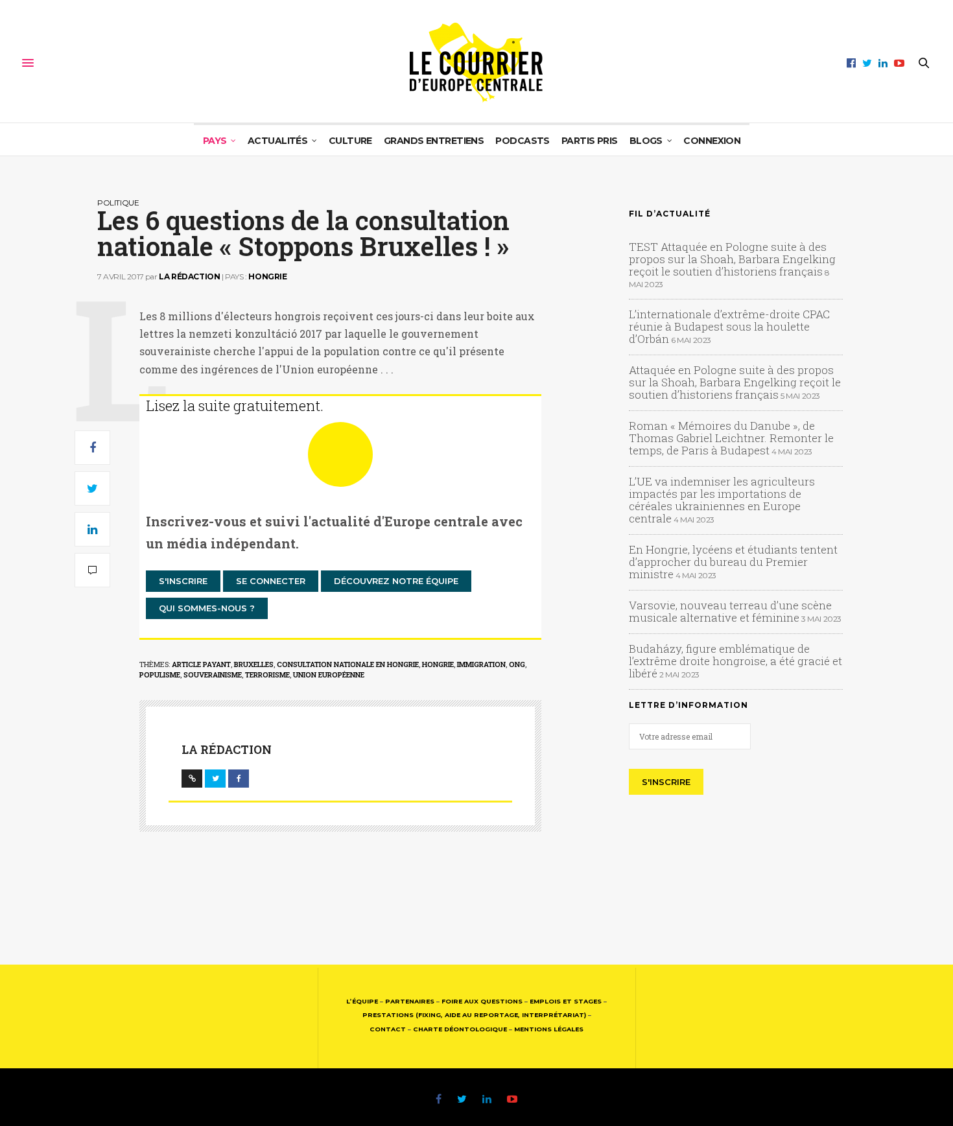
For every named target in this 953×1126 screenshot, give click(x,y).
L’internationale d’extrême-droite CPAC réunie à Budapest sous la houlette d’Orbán (729, 326)
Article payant (201, 664)
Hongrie (267, 276)
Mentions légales (548, 1029)
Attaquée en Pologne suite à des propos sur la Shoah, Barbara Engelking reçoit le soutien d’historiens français (735, 382)
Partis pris (589, 141)
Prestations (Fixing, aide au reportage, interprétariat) (474, 1014)
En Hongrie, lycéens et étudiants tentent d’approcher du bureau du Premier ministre (733, 561)
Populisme (159, 674)
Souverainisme (212, 674)
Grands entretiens (434, 141)
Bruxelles (254, 664)
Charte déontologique (460, 1029)
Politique (118, 202)
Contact (388, 1029)
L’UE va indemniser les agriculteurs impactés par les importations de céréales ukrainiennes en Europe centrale (722, 500)
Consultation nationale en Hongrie (348, 664)
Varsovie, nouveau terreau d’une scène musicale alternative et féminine (730, 611)
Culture (350, 141)
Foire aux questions (482, 1001)
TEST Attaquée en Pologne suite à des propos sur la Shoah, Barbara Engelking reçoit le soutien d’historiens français (732, 259)
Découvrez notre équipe (396, 581)
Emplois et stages (566, 1001)
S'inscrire (183, 581)
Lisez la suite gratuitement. (235, 405)
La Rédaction (189, 276)
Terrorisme (267, 674)
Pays (215, 141)
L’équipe (362, 1001)
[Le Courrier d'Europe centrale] (476, 63)
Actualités (277, 141)
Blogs (646, 141)
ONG (517, 664)
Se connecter (270, 581)
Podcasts (522, 141)
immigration (481, 664)
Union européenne (328, 674)
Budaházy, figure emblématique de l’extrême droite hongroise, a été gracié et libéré (735, 661)
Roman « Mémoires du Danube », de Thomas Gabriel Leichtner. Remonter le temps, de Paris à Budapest (731, 438)
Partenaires (409, 1001)
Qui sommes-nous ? (207, 608)
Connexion (711, 141)
